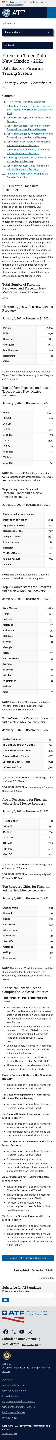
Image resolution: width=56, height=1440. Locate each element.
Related (9, 45)
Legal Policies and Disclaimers (18, 1401)
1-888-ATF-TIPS (10, 1344)
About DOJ (7, 1379)
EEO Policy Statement (14, 1390)
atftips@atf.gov (30, 1344)
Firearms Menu (13, 32)
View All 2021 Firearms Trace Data (28, 1258)
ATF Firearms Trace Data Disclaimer (26, 101)
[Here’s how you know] (28, 3)
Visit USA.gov (9, 1433)
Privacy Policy (9, 1417)
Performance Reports (13, 1412)
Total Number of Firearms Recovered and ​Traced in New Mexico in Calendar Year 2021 (30, 110)
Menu (51, 12)
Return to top (47, 1278)
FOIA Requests (10, 1396)
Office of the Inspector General (18, 1407)
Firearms (10, 23)
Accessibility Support (13, 1385)
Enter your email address (15, 1291)
